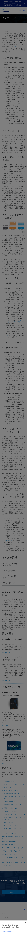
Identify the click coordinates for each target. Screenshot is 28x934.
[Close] (25, 922)
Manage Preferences (8, 931)
